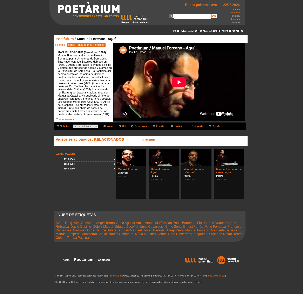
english (236, 16)
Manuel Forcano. (194, 171)
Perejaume (199, 234)
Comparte (197, 126)
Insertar (161, 126)
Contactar (104, 259)
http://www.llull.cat (216, 275)
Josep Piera (175, 230)
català (236, 9)
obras (71, 44)
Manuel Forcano (128, 169)
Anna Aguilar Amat (129, 223)
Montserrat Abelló (94, 234)
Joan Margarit (132, 230)
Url (124, 126)
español (235, 12)
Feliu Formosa (215, 226)
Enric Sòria (173, 226)
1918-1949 (69, 159)
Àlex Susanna (84, 223)
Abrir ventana (66, 119)
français (235, 19)
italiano (236, 22)
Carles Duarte (214, 223)
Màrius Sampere (68, 234)
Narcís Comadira (121, 234)
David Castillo (80, 226)
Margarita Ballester (224, 230)
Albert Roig (64, 223)
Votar (110, 126)
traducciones (85, 44)
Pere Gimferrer (179, 234)
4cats (66, 259)
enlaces (99, 44)
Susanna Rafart (220, 234)
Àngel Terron (105, 223)
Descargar (141, 126)
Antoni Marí (153, 223)
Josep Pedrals (153, 230)
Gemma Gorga (83, 230)
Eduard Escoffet (126, 226)
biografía (60, 44)
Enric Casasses (152, 226)
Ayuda (216, 126)
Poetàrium (65, 39)
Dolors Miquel (103, 226)
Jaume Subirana (108, 230)
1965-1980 (69, 168)
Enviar (178, 126)
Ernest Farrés (193, 226)
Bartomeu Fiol (192, 223)
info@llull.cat (116, 275)
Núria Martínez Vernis (151, 234)
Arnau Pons (171, 223)
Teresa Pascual (78, 237)
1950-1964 (69, 164)
